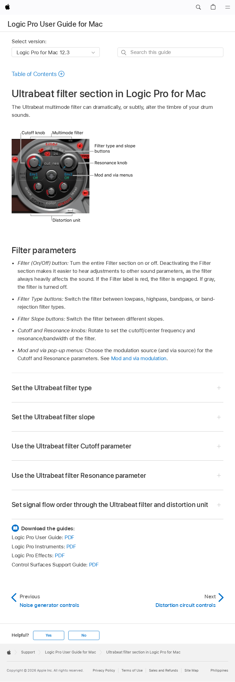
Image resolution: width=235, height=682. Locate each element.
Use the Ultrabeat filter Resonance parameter (79, 475)
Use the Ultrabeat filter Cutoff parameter (71, 446)
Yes (49, 635)
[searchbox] (170, 52)
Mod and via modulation (138, 358)
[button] (198, 7)
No (83, 635)
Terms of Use (132, 670)
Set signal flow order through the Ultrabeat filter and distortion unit (110, 505)
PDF (69, 537)
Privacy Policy (104, 670)
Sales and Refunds (163, 670)
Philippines (219, 670)
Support (28, 652)
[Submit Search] (124, 52)
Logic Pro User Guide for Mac (55, 24)
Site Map (192, 670)
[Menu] (227, 7)
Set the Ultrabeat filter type (52, 388)
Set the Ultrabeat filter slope (53, 417)
